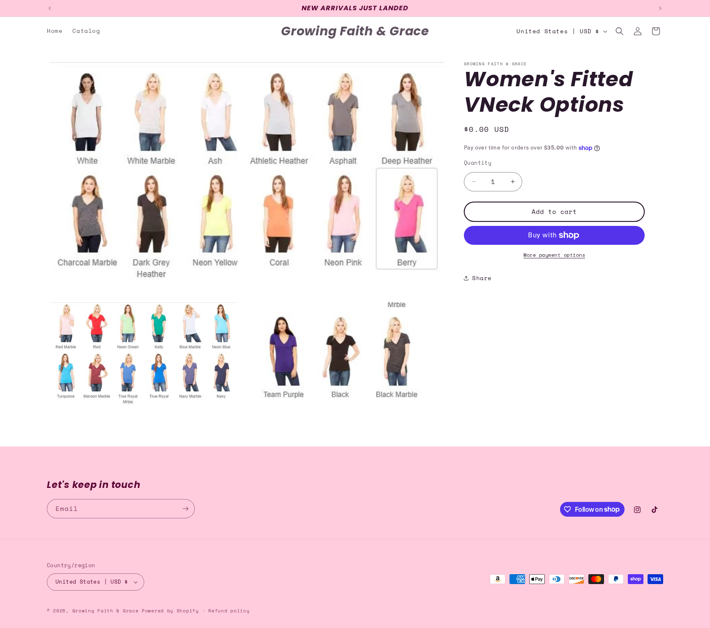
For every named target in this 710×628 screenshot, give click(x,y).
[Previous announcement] (50, 8)
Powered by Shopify (170, 610)
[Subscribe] (185, 508)
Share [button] (482, 278)
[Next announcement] (660, 8)
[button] (620, 31)
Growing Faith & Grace (105, 610)
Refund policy (228, 610)
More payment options (554, 254)
